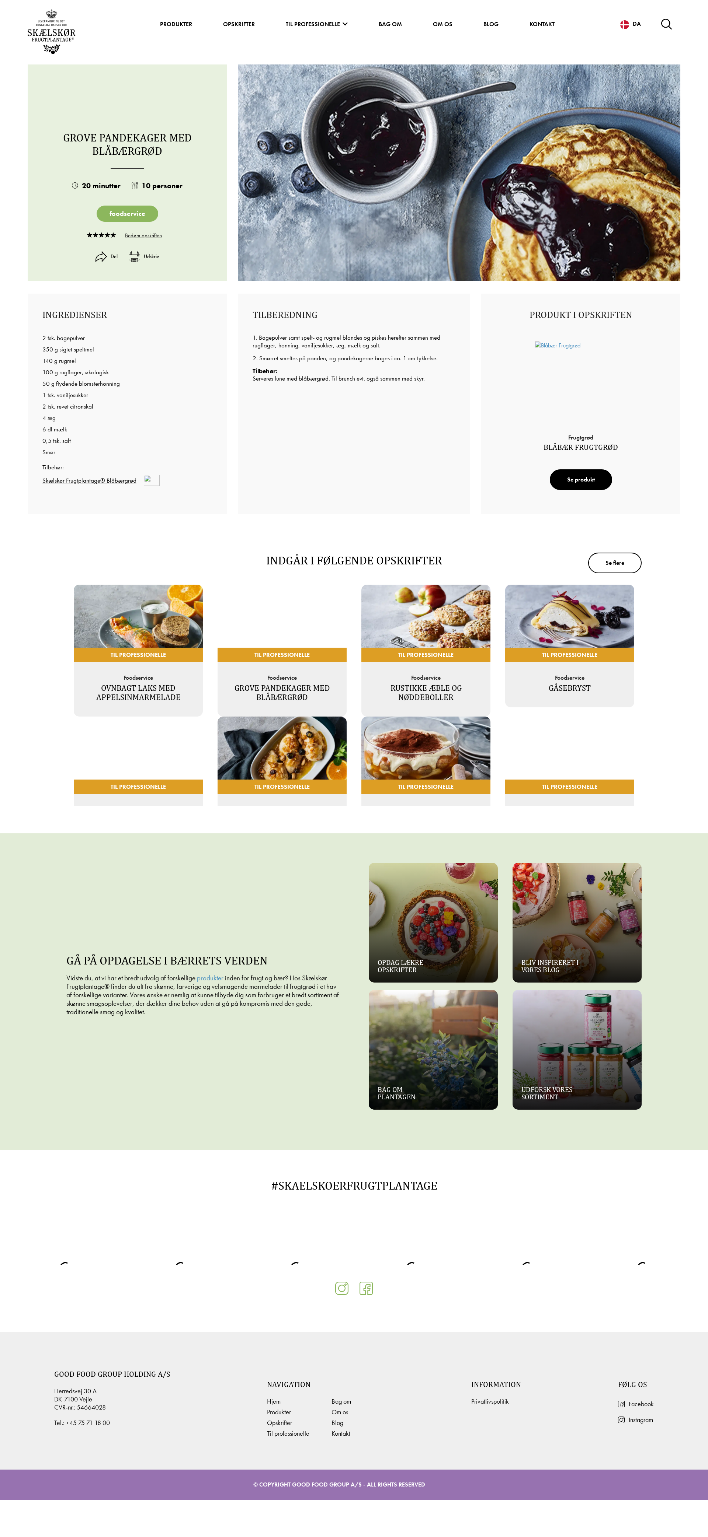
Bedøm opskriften (143, 235)
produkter (210, 978)
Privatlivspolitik (490, 1401)
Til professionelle (313, 24)
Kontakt (542, 24)
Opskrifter (239, 24)
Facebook (641, 1404)
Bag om (390, 24)
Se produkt (581, 479)
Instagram (641, 1420)
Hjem (274, 1401)
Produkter (176, 24)
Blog (491, 24)
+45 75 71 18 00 (88, 1423)
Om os (442, 24)
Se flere (614, 563)
